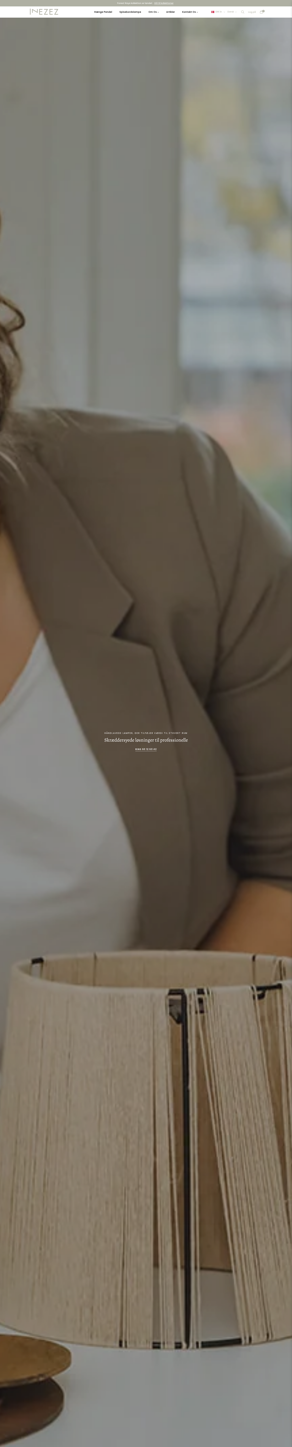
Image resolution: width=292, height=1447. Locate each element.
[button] (242, 12)
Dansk (231, 11)
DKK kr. (219, 11)
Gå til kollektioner (164, 3)
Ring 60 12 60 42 (146, 749)
